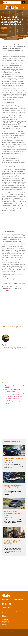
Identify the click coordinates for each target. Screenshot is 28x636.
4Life (6, 595)
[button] (23, 7)
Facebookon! (5, 290)
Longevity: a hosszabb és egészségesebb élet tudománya (13, 542)
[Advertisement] (14, 308)
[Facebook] (3, 604)
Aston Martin (10, 67)
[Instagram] (6, 604)
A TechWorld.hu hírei (10, 383)
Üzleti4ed (3, 27)
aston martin (5, 283)
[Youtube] (10, 604)
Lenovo (11, 283)
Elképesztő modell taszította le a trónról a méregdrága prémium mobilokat (14, 398)
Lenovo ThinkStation (19, 283)
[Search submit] (23, 2)
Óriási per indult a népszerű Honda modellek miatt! (13, 513)
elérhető (4, 276)
